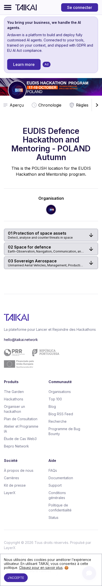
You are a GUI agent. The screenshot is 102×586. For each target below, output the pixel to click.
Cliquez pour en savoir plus (41, 568)
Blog (52, 406)
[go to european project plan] (49, 358)
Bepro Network (16, 446)
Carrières (11, 478)
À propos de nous (18, 470)
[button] (51, 235)
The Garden (14, 392)
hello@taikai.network (21, 339)
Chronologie (49, 105)
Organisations (60, 392)
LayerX (10, 493)
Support (55, 485)
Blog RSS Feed (61, 414)
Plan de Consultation (20, 419)
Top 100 (55, 399)
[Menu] (7, 7)
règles (82, 105)
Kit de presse (15, 485)
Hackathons (13, 399)
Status (53, 517)
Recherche (58, 421)
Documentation (61, 478)
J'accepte (16, 578)
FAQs (53, 470)
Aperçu (17, 105)
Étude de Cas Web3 (20, 439)
